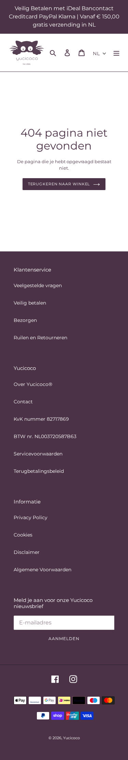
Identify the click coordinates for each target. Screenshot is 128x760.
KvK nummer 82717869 (41, 419)
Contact (23, 402)
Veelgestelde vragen (38, 285)
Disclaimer (27, 552)
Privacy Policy (30, 517)
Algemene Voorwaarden (42, 570)
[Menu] (116, 53)
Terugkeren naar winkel (59, 184)
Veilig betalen (30, 303)
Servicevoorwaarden (38, 454)
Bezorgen (25, 320)
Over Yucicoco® (33, 384)
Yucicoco (71, 737)
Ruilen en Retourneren (40, 338)
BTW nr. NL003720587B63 (45, 436)
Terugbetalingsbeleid (39, 471)
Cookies (23, 535)
